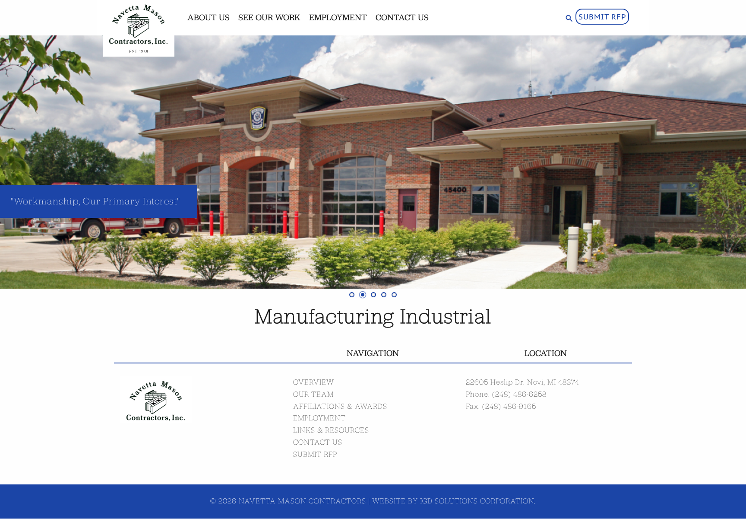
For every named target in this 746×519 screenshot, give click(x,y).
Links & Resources (331, 430)
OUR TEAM (313, 394)
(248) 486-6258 (519, 394)
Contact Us (402, 17)
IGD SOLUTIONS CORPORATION (477, 501)
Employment (338, 17)
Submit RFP (602, 17)
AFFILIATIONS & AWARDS (340, 406)
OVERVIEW (313, 382)
